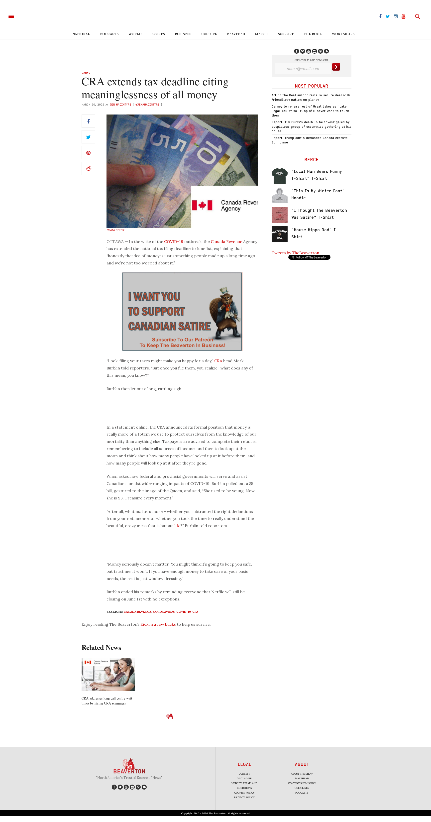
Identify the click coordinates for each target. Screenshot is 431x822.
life (177, 525)
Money (86, 73)
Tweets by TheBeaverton (295, 252)
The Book (313, 34)
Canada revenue (137, 611)
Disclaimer (244, 778)
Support (286, 34)
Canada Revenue (226, 241)
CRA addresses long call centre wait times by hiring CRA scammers (107, 700)
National (81, 34)
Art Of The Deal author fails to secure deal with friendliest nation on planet (311, 97)
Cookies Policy (244, 792)
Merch (261, 34)
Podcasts (109, 34)
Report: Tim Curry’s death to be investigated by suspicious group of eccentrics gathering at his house (311, 126)
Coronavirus (164, 611)
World (134, 34)
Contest (244, 773)
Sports (158, 34)
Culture (209, 34)
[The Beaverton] (28, 15)
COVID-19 (173, 241)
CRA (218, 360)
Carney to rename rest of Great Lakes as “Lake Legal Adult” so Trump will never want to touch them (310, 111)
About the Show (302, 773)
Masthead (302, 778)
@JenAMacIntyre (147, 104)
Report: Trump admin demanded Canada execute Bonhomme (309, 140)
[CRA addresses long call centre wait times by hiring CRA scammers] (108, 675)
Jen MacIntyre (120, 104)
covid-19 (183, 611)
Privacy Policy (244, 797)
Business (183, 34)
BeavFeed (236, 34)
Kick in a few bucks (158, 624)
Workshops (343, 34)
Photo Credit (115, 230)
